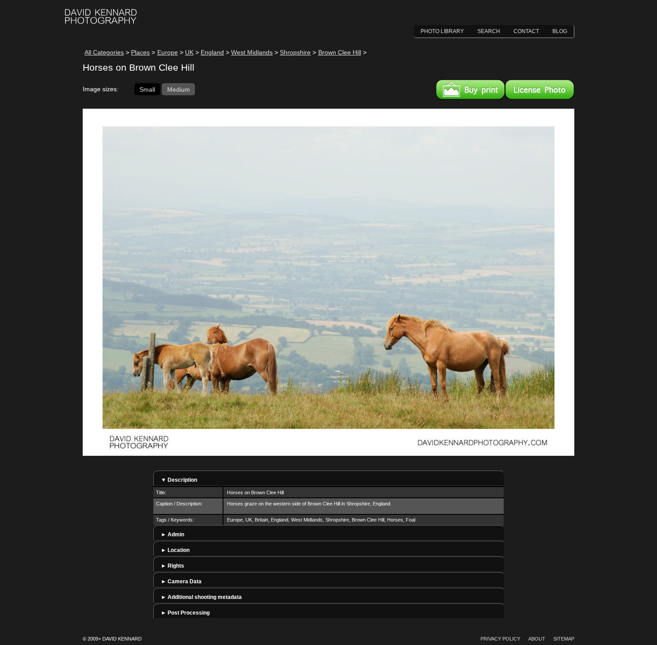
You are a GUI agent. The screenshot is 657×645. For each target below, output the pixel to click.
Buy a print (470, 89)
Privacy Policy (500, 638)
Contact (526, 31)
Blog (559, 31)
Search (488, 31)
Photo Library (442, 31)
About (536, 638)
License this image (539, 89)
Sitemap (563, 638)
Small (147, 89)
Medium (178, 89)
